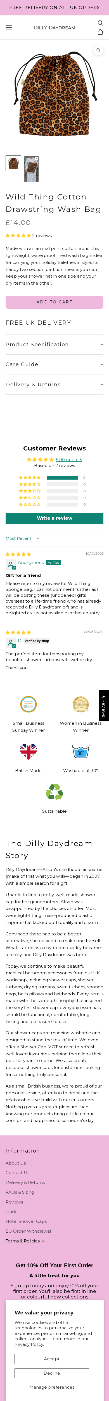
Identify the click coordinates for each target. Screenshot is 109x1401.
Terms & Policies (23, 1241)
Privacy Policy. (29, 1344)
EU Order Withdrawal (28, 1231)
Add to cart (55, 302)
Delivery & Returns (25, 1182)
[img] (18, 554)
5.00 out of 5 (69, 459)
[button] (19, 235)
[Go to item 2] (31, 169)
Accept (52, 1358)
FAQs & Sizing (20, 1192)
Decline (52, 1373)
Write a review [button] (54, 518)
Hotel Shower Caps (26, 1221)
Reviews (14, 1202)
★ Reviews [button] (103, 706)
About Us (16, 1163)
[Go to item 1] (13, 163)
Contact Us (17, 1172)
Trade (12, 1211)
